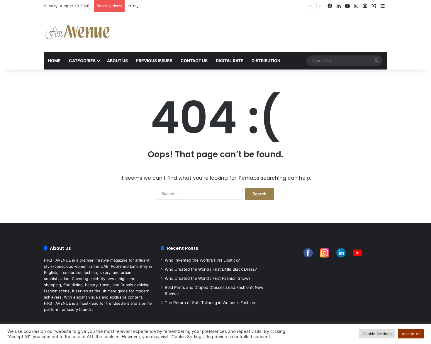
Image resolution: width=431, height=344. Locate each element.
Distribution (266, 60)
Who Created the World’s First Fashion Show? (207, 278)
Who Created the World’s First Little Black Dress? (211, 269)
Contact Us (194, 60)
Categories (82, 60)
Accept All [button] (411, 333)
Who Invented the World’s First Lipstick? (202, 260)
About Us (117, 60)
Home (54, 60)
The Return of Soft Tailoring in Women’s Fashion (210, 302)
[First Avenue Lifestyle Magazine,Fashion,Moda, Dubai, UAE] (77, 32)
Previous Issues (154, 60)
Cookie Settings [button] (377, 333)
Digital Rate (229, 60)
